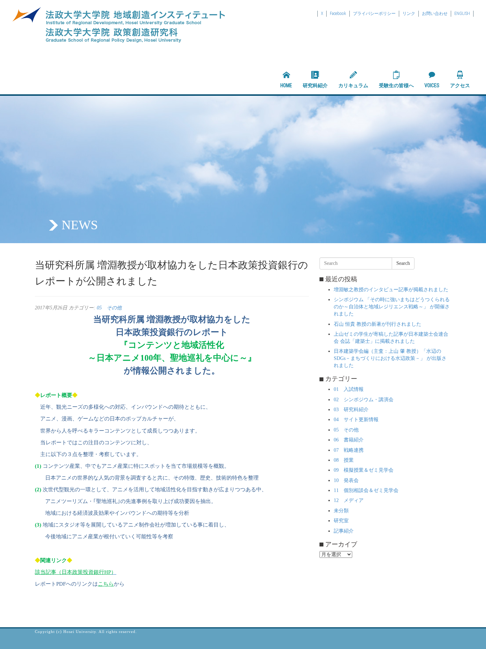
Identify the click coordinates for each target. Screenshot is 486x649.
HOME (286, 85)
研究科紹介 (315, 85)
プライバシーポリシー (374, 13)
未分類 (341, 510)
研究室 (341, 520)
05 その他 (109, 307)
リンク (408, 13)
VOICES (431, 85)
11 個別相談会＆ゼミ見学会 (366, 490)
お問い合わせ (435, 13)
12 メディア (349, 500)
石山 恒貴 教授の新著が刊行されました (377, 324)
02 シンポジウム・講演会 (363, 399)
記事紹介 (344, 531)
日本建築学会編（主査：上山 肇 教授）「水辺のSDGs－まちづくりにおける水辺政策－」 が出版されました (390, 358)
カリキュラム (353, 85)
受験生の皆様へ (396, 85)
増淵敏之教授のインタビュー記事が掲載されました (391, 289)
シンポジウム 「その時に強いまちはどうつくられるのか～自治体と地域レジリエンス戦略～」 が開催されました (392, 306)
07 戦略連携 (349, 450)
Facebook (338, 13)
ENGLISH (462, 13)
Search (403, 263)
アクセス (460, 85)
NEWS (80, 225)
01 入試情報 (349, 389)
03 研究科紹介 (351, 409)
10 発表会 (346, 480)
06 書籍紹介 (349, 440)
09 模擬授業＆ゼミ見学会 (363, 470)
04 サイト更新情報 (356, 419)
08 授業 (344, 460)
